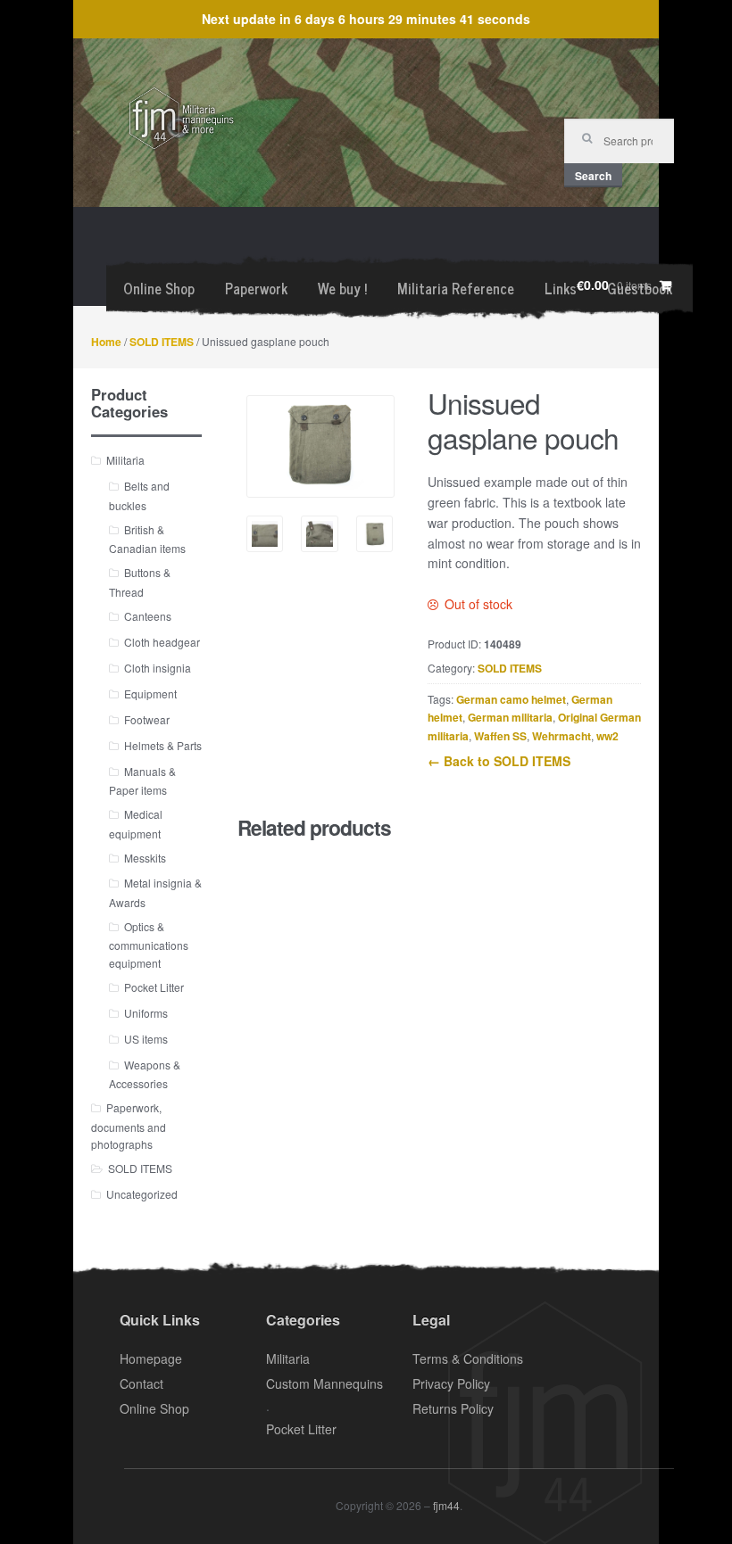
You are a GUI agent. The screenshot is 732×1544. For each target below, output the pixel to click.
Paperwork (256, 288)
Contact (141, 1383)
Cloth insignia (157, 667)
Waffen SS (500, 736)
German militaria (510, 717)
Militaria (125, 459)
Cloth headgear (162, 641)
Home (106, 342)
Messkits (145, 857)
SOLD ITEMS (161, 342)
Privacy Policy (451, 1383)
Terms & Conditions (467, 1358)
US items (146, 1038)
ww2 (607, 736)
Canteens (147, 615)
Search (593, 176)
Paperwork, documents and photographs (128, 1126)
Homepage (151, 1358)
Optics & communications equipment (148, 944)
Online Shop (159, 288)
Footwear (147, 719)
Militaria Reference (455, 288)
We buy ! (342, 288)
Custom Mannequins (324, 1383)
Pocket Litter (154, 987)
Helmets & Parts (163, 745)
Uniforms (146, 1012)
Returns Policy (453, 1408)
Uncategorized (142, 1193)
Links (561, 288)
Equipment (150, 693)
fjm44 (446, 1505)
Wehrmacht (561, 736)
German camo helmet (511, 699)
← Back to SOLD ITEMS (499, 761)
